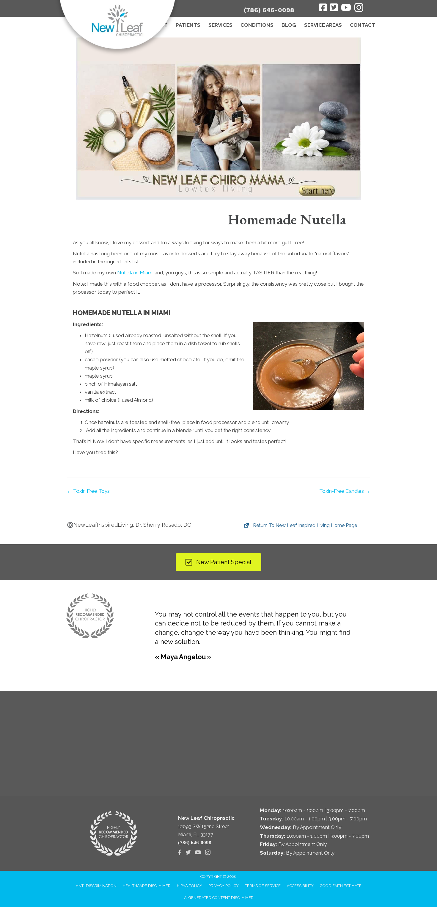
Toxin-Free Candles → (344, 491)
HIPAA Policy (189, 885)
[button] (300, 525)
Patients (188, 25)
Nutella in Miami (135, 273)
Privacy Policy (223, 885)
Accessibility (300, 885)
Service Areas (323, 25)
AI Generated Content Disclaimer (219, 897)
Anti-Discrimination (96, 885)
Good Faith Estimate (340, 885)
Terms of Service (263, 885)
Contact (362, 25)
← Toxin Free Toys (88, 491)
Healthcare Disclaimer (147, 885)
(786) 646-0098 (269, 10)
